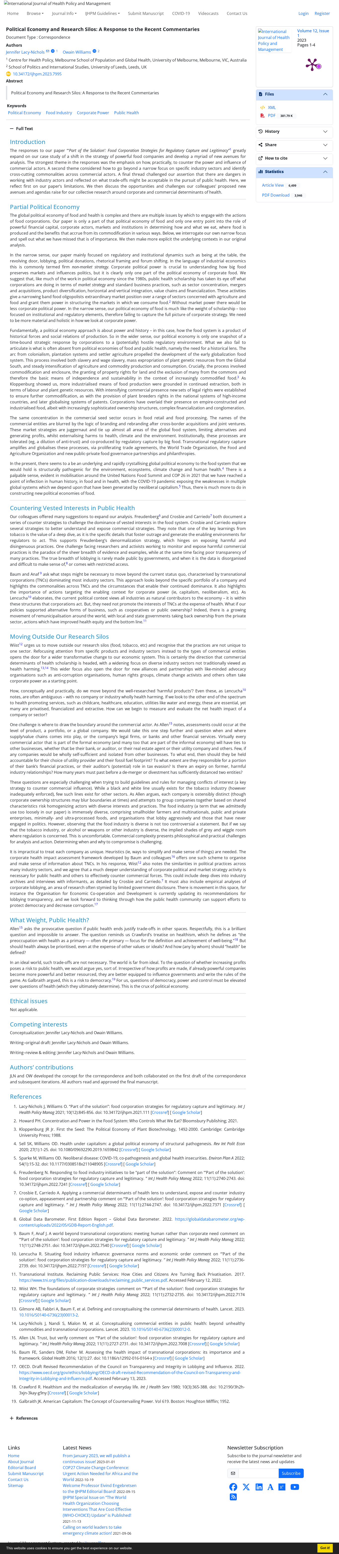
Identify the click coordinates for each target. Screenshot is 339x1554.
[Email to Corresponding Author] (47, 51)
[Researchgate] (282, 1488)
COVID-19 (181, 13)
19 (113, 979)
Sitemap (15, 1485)
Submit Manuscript (146, 13)
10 (29, 597)
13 (42, 668)
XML (271, 107)
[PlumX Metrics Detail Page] (312, 64)
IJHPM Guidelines (101, 13)
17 (96, 904)
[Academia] (270, 1488)
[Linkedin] (259, 1488)
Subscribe (291, 1473)
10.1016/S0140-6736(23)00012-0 (160, 1329)
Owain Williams (77, 52)
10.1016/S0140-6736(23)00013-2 (48, 1315)
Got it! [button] (325, 1548)
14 (46, 668)
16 (173, 856)
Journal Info (63, 13)
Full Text (24, 128)
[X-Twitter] (246, 1488)
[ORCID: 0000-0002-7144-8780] (94, 51)
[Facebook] (233, 1488)
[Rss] (233, 1498)
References (26, 1418)
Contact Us (237, 13)
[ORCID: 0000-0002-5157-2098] (52, 51)
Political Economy (24, 112)
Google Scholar (186, 1112)
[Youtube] (295, 1488)
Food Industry (59, 112)
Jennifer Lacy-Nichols (25, 52)
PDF (280, 115)
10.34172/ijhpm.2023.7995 (37, 74)
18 (236, 939)
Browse (34, 13)
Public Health (126, 112)
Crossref (160, 1112)
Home (13, 13)
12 (21, 644)
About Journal (21, 1461)
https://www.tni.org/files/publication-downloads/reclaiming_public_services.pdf (93, 1280)
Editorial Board (22, 1467)
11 (145, 621)
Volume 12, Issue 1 (313, 33)
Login (304, 13)
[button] (134, 1549)
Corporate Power (93, 112)
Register (322, 13)
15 (170, 723)
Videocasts (208, 13)
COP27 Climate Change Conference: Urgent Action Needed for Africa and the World (100, 1473)
